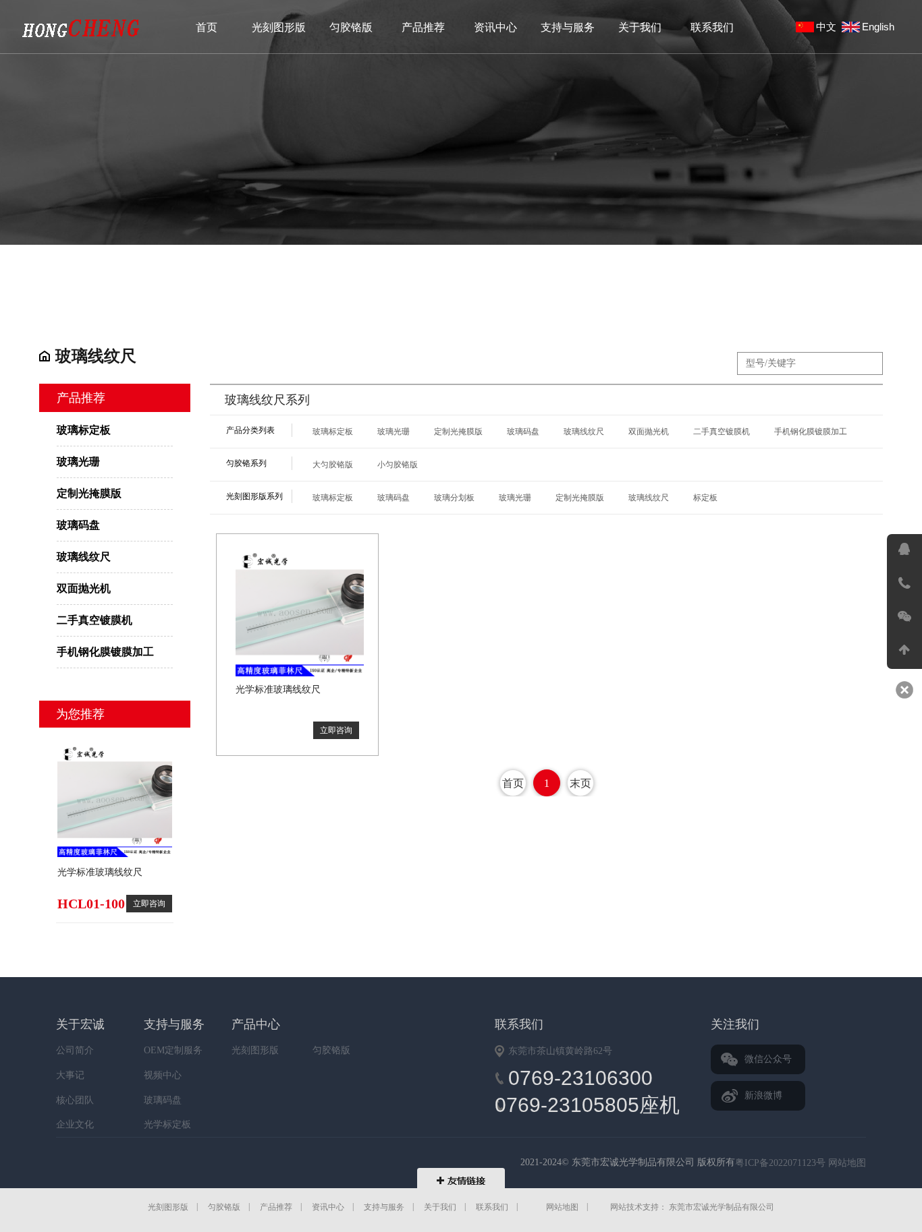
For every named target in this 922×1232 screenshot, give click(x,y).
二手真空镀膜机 (94, 620)
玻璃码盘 (78, 525)
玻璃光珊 (78, 461)
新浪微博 (763, 1095)
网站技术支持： (638, 1207)
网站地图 (847, 1163)
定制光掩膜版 (89, 493)
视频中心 (163, 1075)
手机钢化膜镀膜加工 (105, 651)
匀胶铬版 (351, 27)
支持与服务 (568, 27)
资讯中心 (495, 27)
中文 (829, 26)
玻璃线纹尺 (84, 556)
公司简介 (75, 1050)
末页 (580, 783)
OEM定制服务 (173, 1050)
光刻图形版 (279, 27)
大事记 (70, 1075)
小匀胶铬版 (397, 464)
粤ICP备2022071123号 (780, 1163)
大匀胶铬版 (333, 464)
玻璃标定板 (81, 28)
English (881, 26)
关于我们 (639, 27)
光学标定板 (167, 1124)
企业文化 (75, 1124)
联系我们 (712, 27)
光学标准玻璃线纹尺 (99, 872)
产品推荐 (423, 27)
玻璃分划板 (454, 497)
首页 (206, 27)
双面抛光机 (84, 588)
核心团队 (75, 1099)
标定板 (705, 497)
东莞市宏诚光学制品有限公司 (267, 1164)
